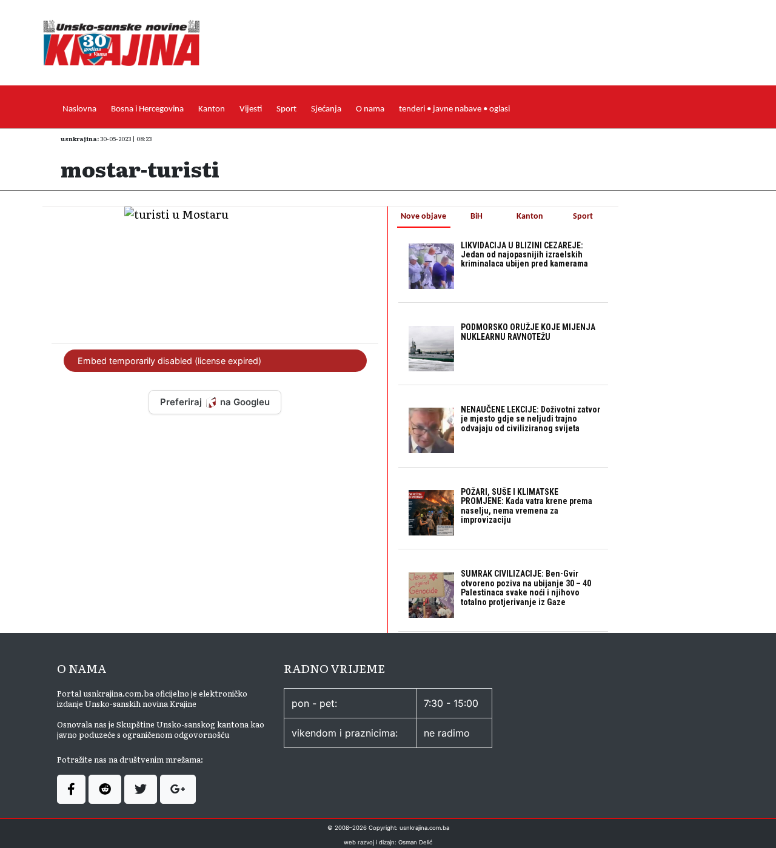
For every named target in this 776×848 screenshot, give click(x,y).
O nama (370, 109)
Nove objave (423, 216)
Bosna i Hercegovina (147, 109)
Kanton (211, 109)
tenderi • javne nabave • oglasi (454, 109)
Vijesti (250, 109)
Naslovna (79, 109)
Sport (286, 109)
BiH (476, 216)
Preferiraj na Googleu (215, 402)
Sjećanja (326, 109)
